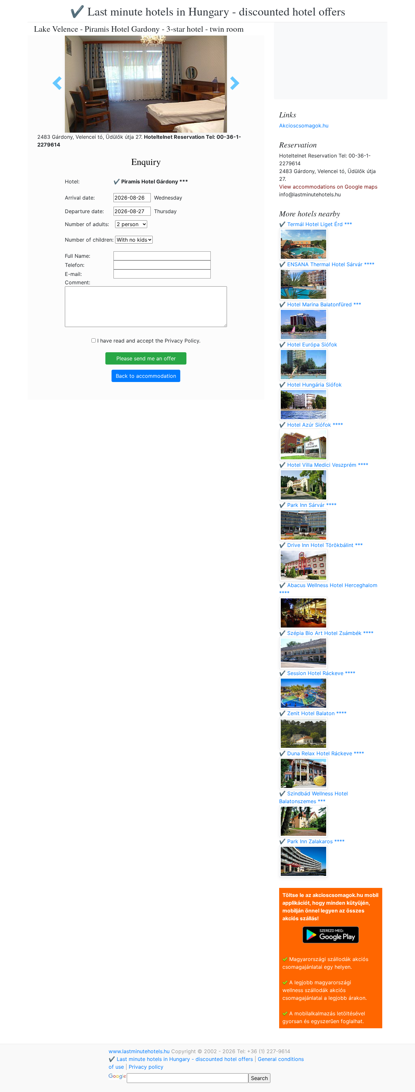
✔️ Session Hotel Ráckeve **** (317, 673)
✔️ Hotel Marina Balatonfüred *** (320, 304)
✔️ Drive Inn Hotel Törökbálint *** (321, 545)
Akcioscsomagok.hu (303, 125)
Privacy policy (146, 1067)
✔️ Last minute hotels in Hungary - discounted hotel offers (207, 11)
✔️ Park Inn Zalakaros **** (312, 841)
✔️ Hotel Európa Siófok (308, 344)
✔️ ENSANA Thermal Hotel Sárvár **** (326, 264)
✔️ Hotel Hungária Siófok (310, 384)
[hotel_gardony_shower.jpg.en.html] (59, 83)
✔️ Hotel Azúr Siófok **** (311, 424)
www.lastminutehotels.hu (140, 1051)
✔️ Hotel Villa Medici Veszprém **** (323, 465)
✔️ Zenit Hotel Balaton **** (313, 713)
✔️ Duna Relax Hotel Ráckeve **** (321, 753)
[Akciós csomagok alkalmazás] (330, 934)
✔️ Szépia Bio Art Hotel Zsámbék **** (326, 633)
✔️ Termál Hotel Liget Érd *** (315, 224)
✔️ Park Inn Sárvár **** (308, 505)
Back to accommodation (146, 376)
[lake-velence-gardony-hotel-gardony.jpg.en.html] (232, 83)
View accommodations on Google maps (328, 186)
